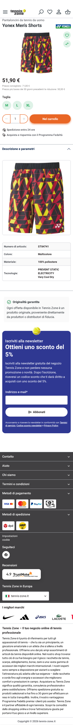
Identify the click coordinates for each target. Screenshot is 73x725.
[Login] (59, 12)
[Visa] (8, 503)
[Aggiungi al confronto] (67, 44)
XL (28, 105)
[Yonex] (63, 26)
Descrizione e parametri (18, 149)
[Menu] (5, 12)
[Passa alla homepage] (18, 12)
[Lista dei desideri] (50, 12)
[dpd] (8, 525)
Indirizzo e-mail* (16, 392)
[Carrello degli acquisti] (68, 12)
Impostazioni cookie (6, 537)
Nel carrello (50, 119)
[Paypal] (36, 503)
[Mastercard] (22, 503)
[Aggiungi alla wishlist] (67, 35)
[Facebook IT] (6, 555)
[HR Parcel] (22, 525)
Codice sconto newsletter (29, 425)
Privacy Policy (51, 425)
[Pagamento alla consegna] (50, 503)
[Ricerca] (41, 12)
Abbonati (39, 412)
